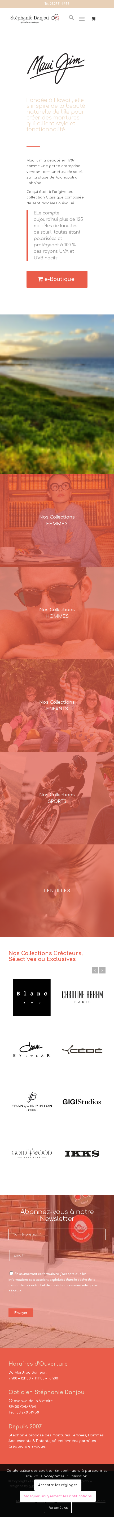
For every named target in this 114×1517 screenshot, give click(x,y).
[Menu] (82, 19)
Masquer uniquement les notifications (58, 1496)
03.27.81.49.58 (59, 4)
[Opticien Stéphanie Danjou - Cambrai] (34, 19)
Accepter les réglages (57, 1485)
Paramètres (58, 1508)
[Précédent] (95, 970)
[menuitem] (69, 19)
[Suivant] (102, 970)
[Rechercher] (69, 19)
